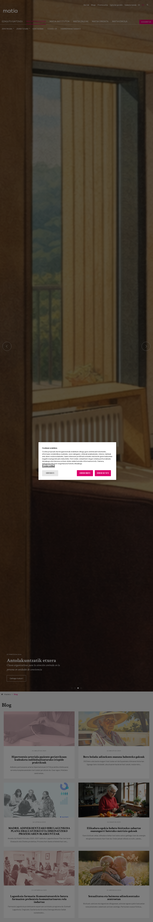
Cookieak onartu (84, 473)
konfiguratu (50, 473)
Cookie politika (48, 466)
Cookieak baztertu (103, 473)
